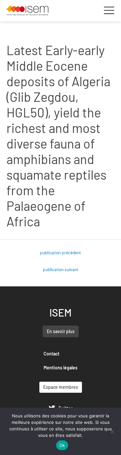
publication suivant (60, 269)
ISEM (60, 312)
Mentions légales (60, 367)
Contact (51, 353)
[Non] (112, 431)
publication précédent (60, 252)
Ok (62, 445)
